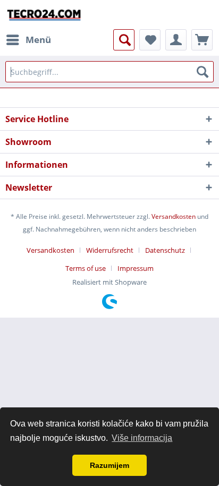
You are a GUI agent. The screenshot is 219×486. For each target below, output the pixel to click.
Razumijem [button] (109, 465)
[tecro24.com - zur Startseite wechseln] (44, 14)
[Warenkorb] (202, 39)
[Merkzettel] (150, 39)
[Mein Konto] (176, 39)
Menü (38, 39)
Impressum (135, 268)
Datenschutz (165, 250)
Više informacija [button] (142, 437)
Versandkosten (173, 216)
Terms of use (85, 268)
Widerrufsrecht (109, 250)
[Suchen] (202, 71)
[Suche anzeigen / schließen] (123, 39)
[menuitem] (28, 39)
